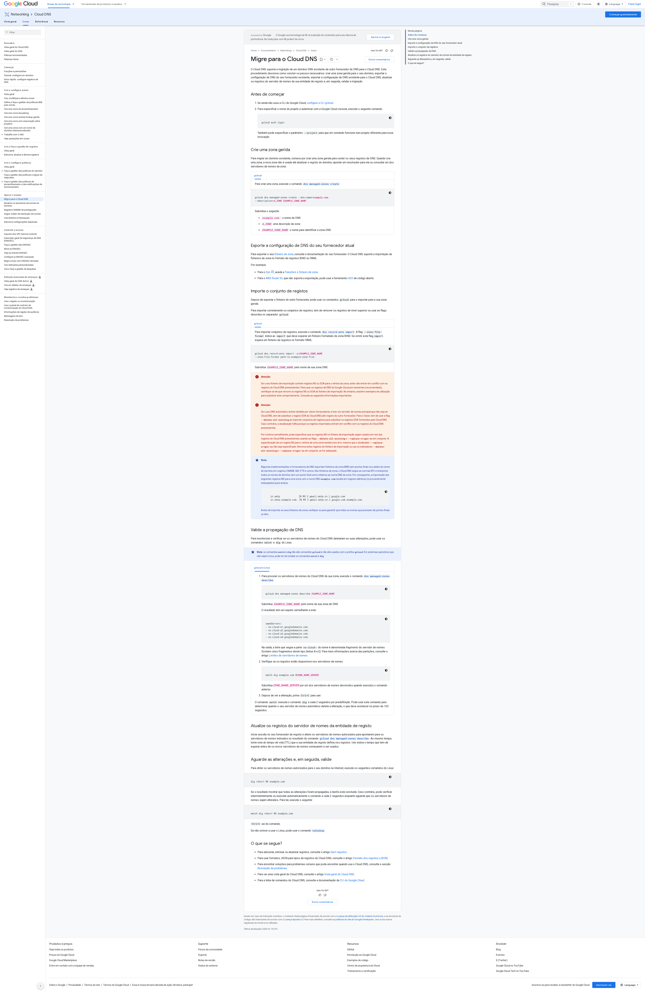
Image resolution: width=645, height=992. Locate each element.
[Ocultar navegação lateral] (40, 986)
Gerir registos (339, 852)
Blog (498, 949)
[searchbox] (22, 32)
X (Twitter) (501, 960)
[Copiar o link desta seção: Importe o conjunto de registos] (311, 291)
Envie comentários (379, 59)
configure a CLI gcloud (320, 103)
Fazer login (634, 4)
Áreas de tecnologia (58, 4)
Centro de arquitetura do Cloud (363, 965)
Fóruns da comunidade (210, 949)
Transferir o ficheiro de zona (301, 272)
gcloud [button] (258, 175)
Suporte (202, 955)
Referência (41, 21)
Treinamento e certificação (361, 971)
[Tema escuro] (390, 117)
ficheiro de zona (283, 254)
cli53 (350, 278)
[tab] (258, 175)
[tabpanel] (322, 207)
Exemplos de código (357, 960)
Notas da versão (206, 960)
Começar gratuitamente (623, 14)
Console (586, 4)
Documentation (268, 50)
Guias (25, 21)
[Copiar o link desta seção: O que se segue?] (285, 844)
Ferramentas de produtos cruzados (101, 4)
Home (254, 50)
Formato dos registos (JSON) (370, 858)
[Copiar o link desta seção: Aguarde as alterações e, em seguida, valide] (335, 760)
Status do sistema (208, 965)
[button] (22, 135)
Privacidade (75, 985)
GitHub (350, 949)
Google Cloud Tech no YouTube (512, 971)
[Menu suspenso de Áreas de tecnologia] (74, 4)
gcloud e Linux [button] (262, 567)
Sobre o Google (57, 985)
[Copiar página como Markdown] (332, 59)
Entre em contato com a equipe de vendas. (71, 965)
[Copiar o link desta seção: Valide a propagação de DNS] (306, 530)
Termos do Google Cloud (116, 985)
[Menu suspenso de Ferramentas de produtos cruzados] (126, 4)
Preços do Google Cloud (61, 955)
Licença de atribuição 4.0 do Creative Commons (360, 916)
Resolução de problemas (272, 868)
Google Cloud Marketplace (63, 960)
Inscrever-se (603, 984)
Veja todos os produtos (61, 949)
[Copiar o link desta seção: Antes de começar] (288, 95)
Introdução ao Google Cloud (361, 955)
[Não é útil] (391, 50)
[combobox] (557, 4)
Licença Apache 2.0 (293, 919)
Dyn (268, 272)
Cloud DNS (42, 14)
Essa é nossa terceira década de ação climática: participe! (162, 985)
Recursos (59, 21)
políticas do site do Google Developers (354, 919)
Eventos (500, 955)
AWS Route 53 (274, 278)
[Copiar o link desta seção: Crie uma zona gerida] (293, 150)
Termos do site (92, 985)
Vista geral (10, 21)
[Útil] (386, 50)
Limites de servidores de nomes (288, 655)
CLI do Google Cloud (352, 880)
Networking (20, 14)
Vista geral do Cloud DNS (339, 874)
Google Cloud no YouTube (509, 965)
